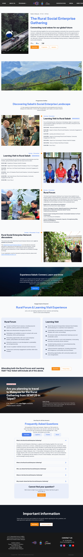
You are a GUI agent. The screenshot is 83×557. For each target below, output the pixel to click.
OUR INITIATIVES (61, 3)
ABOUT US (12, 3)
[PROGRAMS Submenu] (26, 3)
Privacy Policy (71, 554)
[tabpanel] (41, 461)
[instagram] (64, 545)
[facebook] (61, 545)
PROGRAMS (22, 3)
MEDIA (71, 3)
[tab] (26, 434)
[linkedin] (70, 545)
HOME (4, 3)
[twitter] (67, 545)
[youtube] (73, 545)
